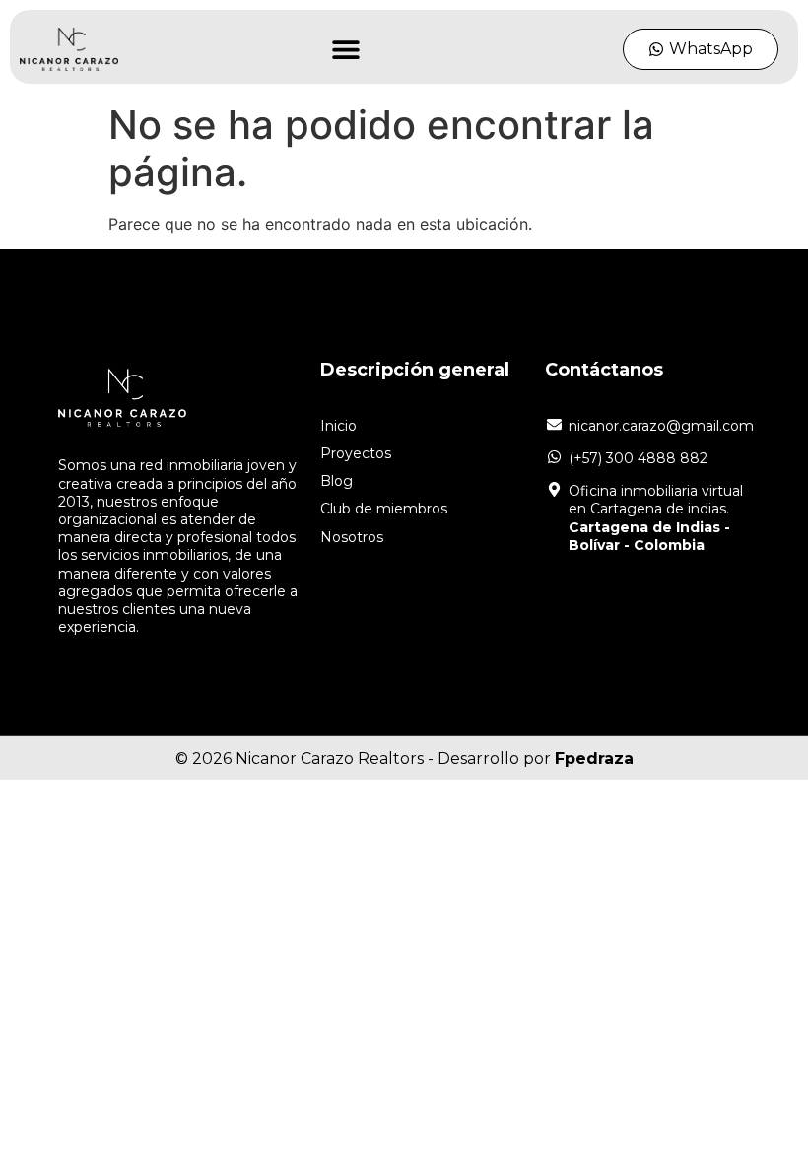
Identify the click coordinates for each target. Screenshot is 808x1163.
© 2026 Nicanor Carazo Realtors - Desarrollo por (404, 758)
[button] (345, 50)
